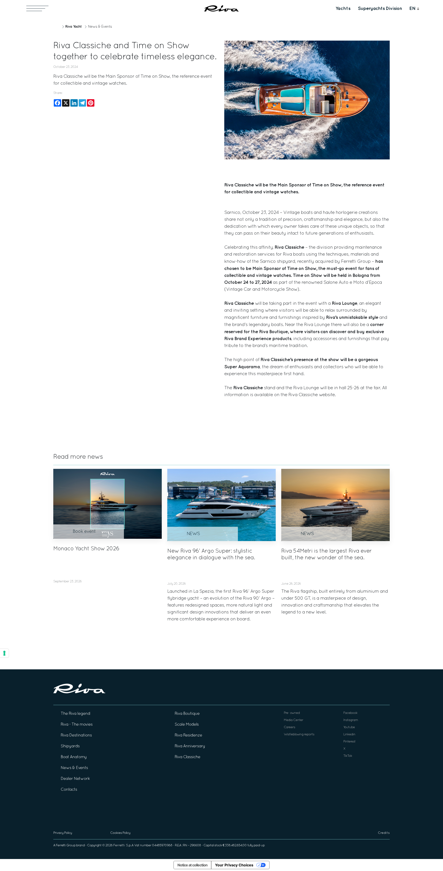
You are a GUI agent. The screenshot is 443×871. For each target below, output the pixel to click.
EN (412, 8)
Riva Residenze (188, 735)
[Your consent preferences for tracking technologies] (4, 653)
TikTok (347, 755)
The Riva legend (75, 714)
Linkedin (349, 734)
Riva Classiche (303, 395)
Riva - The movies (77, 725)
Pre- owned (292, 713)
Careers (289, 727)
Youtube (349, 727)
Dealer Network (75, 779)
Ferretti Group (65, 845)
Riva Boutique (187, 714)
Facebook (350, 713)
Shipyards (70, 746)
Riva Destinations (76, 735)
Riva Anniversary (190, 746)
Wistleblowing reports (299, 734)
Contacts (69, 790)
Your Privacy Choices (234, 865)
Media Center (293, 720)
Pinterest (349, 741)
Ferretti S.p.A (123, 845)
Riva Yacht (73, 26)
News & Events (100, 26)
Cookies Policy (120, 833)
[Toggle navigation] (37, 8)
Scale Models (187, 725)
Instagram (350, 720)
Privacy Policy (62, 833)
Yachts (342, 8)
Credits (384, 833)
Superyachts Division (380, 8)
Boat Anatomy (74, 757)
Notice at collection (192, 865)
